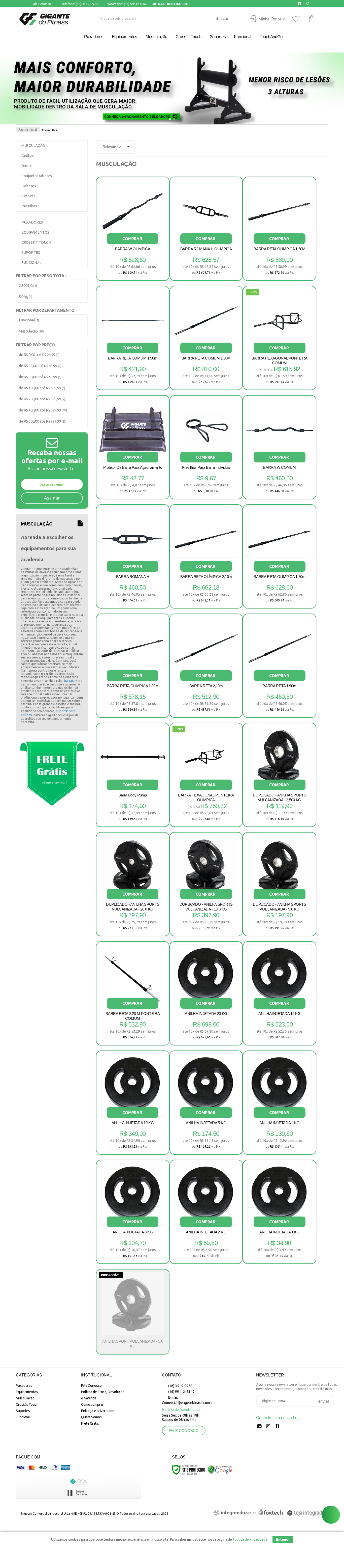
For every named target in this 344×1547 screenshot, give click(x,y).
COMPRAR (132, 238)
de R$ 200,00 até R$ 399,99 (42, 399)
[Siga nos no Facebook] (300, 4)
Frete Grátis (90, 1423)
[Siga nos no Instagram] (308, 4)
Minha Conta (269, 18)
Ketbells (28, 196)
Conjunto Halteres (36, 176)
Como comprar (92, 1404)
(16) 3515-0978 (179, 1386)
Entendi (282, 1539)
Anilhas (27, 155)
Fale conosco (184, 1430)
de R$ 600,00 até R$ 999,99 (42, 421)
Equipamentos (27, 1392)
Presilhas (29, 206)
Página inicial (27, 129)
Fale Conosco (41, 4)
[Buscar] (219, 18)
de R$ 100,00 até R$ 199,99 (42, 388)
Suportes (23, 1411)
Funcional (29, 320)
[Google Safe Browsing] (220, 1469)
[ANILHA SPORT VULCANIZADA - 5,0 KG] (132, 1311)
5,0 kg (25, 296)
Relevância (112, 147)
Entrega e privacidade (97, 1411)
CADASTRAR (323, 1402)
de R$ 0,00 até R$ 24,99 (39, 354)
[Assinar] (52, 498)
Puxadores (24, 1386)
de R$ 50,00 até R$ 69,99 (40, 377)
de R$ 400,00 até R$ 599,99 (43, 410)
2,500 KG (28, 285)
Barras (26, 165)
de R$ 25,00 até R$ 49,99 (40, 366)
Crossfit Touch (27, 1404)
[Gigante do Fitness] (45, 18)
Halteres (28, 186)
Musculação (31, 331)
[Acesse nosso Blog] (278, 1426)
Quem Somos (91, 1417)
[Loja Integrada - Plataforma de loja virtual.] (306, 1513)
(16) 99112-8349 (180, 1392)
